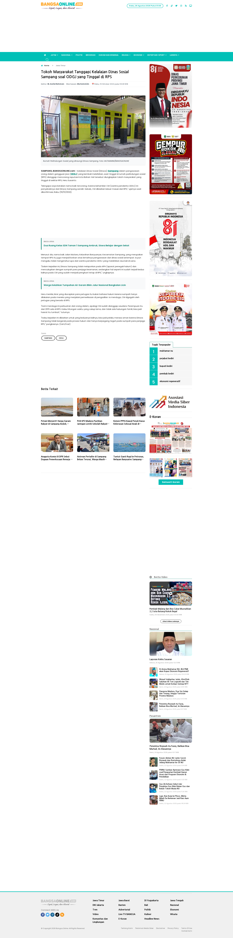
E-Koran (155, 416)
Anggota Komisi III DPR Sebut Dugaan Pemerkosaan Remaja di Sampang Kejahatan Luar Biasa (56, 459)
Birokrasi (90, 55)
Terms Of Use (186, 928)
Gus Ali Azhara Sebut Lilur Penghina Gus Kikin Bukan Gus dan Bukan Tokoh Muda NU (174, 786)
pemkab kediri (167, 373)
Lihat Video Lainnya (171, 621)
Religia (125, 55)
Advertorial (124, 909)
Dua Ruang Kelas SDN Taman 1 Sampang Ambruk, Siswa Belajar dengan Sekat (86, 245)
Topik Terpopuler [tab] (161, 345)
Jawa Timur (98, 900)
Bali (146, 905)
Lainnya (173, 55)
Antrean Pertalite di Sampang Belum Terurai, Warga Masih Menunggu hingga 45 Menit (91, 459)
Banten (122, 905)
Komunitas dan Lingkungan (100, 920)
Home (46, 65)
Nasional (66, 55)
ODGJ (74, 174)
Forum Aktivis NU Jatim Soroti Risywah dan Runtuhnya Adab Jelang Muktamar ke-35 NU (172, 760)
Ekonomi (138, 55)
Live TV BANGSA (127, 914)
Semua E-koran (171, 482)
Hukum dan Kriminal (109, 55)
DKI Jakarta (98, 905)
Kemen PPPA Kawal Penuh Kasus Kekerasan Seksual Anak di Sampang (129, 424)
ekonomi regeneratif (170, 381)
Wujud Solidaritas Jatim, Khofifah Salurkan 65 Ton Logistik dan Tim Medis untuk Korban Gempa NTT (174, 681)
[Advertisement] (116, 32)
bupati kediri (166, 366)
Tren (95, 909)
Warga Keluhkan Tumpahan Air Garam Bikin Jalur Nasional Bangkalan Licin (85, 285)
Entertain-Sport (156, 55)
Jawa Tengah (177, 900)
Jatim (53, 55)
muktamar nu (166, 351)
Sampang (113, 170)
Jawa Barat (124, 900)
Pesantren (155, 716)
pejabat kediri (167, 358)
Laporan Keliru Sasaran (161, 659)
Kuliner (147, 914)
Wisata (173, 914)
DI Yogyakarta (151, 900)
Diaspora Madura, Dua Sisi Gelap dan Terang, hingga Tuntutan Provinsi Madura (173, 693)
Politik (79, 55)
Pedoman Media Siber (144, 928)
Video (96, 914)
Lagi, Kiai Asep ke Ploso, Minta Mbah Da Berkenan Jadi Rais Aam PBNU (174, 798)
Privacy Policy (173, 928)
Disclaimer (160, 928)
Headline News (151, 919)
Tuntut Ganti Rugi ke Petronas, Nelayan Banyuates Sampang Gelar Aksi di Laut (128, 459)
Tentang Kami (127, 928)
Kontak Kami (187, 931)
